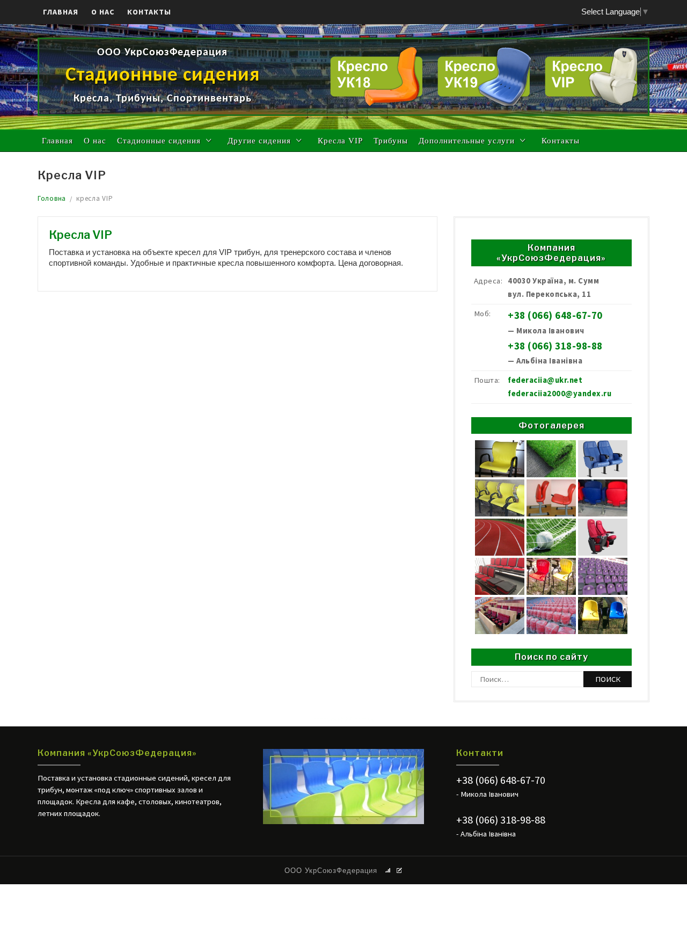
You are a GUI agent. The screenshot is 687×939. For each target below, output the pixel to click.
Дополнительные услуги (467, 140)
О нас (102, 12)
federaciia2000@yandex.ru (559, 393)
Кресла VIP (340, 140)
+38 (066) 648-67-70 (555, 315)
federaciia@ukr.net (545, 380)
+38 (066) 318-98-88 (555, 346)
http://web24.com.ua (343, 719)
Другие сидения (259, 140)
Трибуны (391, 140)
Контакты (149, 12)
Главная (60, 12)
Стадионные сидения (159, 140)
